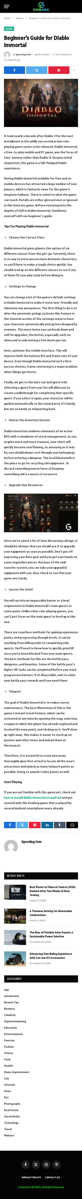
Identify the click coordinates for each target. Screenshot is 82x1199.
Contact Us (52, 1177)
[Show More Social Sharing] (74, 70)
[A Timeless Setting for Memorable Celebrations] (15, 916)
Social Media (12, 1116)
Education (10, 1027)
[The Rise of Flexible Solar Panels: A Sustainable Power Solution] (15, 937)
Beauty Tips (11, 1002)
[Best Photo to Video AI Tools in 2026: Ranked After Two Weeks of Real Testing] (15, 892)
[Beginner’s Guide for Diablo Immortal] (41, 103)
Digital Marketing (15, 1021)
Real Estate (11, 1110)
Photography (12, 1104)
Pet (6, 1097)
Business (9, 1008)
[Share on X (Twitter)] (36, 70)
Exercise (9, 1040)
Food (7, 1059)
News (7, 1091)
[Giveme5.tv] (41, 6)
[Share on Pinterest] (58, 70)
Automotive (11, 996)
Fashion (9, 1046)
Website (9, 1135)
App (6, 989)
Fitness (8, 1053)
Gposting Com (23, 54)
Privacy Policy (31, 1177)
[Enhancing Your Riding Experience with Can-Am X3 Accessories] (15, 958)
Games (9, 28)
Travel (8, 1129)
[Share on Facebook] (14, 70)
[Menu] (6, 6)
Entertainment (13, 1034)
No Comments (64, 54)
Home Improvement (16, 1072)
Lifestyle (9, 1084)
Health (8, 1065)
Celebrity (10, 1015)
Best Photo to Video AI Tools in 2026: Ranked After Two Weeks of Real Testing (53, 891)
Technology (11, 1123)
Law (6, 1078)
